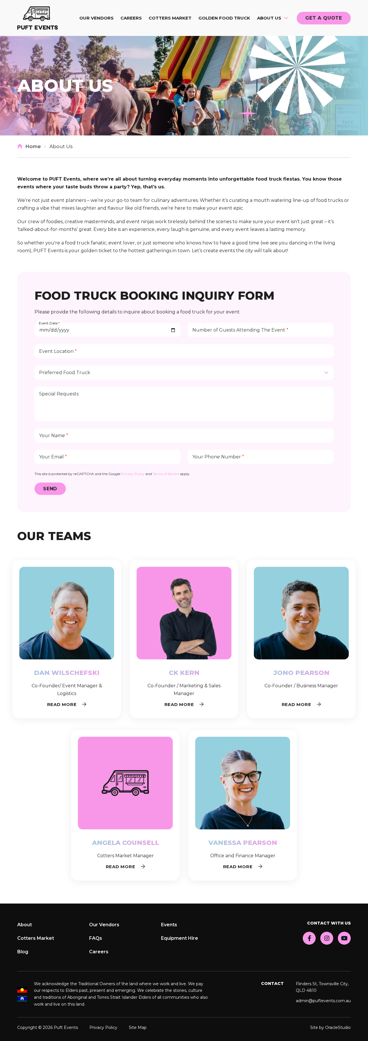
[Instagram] (326, 938)
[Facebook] (309, 938)
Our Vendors (96, 18)
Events (169, 924)
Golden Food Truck (224, 18)
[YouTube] (344, 938)
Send (50, 488)
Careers (131, 18)
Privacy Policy (133, 474)
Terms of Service (166, 474)
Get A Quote (323, 18)
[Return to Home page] (37, 17)
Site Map (138, 1027)
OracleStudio (338, 1027)
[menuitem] (96, 18)
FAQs (95, 938)
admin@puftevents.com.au (323, 1000)
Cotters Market (170, 18)
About (24, 924)
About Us (269, 18)
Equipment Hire (179, 938)
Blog (22, 951)
